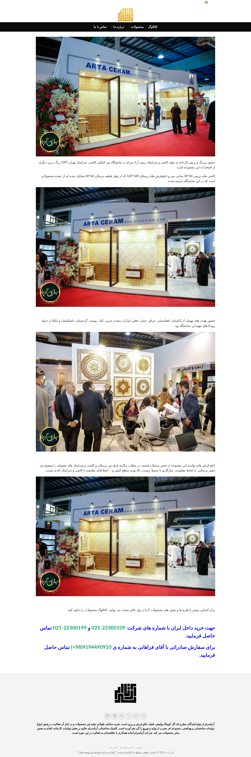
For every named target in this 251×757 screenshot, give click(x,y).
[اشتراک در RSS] (122, 716)
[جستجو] (198, 2)
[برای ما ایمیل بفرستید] (136, 716)
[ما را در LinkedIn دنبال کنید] (114, 716)
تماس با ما (100, 26)
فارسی (212, 3)
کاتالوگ (152, 26)
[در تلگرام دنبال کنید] (107, 716)
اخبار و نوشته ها (127, 747)
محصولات (137, 26)
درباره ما (118, 26)
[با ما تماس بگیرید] (129, 716)
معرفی (139, 747)
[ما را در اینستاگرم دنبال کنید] (143, 716)
